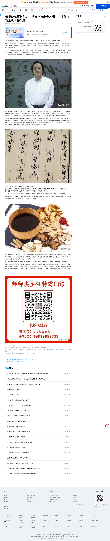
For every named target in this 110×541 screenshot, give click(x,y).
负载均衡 (33, 526)
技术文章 (6, 495)
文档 (81, 6)
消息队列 (57, 515)
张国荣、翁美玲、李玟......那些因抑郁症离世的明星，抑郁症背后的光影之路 (27, 373)
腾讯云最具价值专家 (54, 495)
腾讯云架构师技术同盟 (55, 497)
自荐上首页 (29, 499)
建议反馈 (86, 6)
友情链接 (75, 501)
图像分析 (81, 520)
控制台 (93, 6)
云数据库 (81, 515)
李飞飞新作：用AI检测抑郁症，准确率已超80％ (20, 463)
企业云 (44, 520)
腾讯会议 (33, 520)
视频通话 (69, 520)
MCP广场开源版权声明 (78, 504)
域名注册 (21, 515)
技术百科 (6, 506)
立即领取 (65, 32)
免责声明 (75, 497)
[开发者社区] (14, 6)
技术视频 (6, 501)
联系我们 (75, 499)
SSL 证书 (21, 522)
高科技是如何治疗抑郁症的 (14, 389)
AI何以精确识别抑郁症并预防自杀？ (17, 426)
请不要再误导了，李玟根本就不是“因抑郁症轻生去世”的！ (22, 474)
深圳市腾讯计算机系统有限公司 (38, 536)
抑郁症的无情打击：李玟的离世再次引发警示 (19, 416)
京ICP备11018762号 (67, 538)
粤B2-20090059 (59, 536)
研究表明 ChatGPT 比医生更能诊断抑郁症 (18, 431)
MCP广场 (39, 10)
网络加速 (69, 515)
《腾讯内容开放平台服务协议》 (58, 349)
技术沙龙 (6, 499)
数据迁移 (33, 527)
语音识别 (33, 522)
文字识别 (57, 526)
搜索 (92, 10)
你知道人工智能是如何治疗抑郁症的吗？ (18, 400)
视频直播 (33, 517)
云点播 (68, 526)
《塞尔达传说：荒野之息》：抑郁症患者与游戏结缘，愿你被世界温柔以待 (27, 379)
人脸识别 (21, 520)
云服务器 (33, 515)
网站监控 (21, 527)
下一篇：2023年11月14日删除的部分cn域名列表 (16, 361)
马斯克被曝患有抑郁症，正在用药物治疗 (18, 452)
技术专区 (6, 508)
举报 (71, 23)
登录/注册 (103, 6)
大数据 (80, 526)
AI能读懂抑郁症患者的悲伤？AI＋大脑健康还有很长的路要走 (23, 468)
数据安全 (21, 526)
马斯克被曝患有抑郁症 (13, 395)
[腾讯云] (5, 6)
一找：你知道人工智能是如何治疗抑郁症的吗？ (20, 405)
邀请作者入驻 (30, 497)
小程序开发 (93, 526)
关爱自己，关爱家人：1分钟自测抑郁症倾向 (19, 458)
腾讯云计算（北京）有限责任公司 (45, 538)
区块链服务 (45, 515)
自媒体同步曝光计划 (31, 495)
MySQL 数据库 (94, 520)
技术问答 (6, 497)
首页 (3, 10)
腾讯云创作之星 (53, 499)
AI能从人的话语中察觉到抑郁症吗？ (17, 437)
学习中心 (6, 504)
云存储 (20, 517)
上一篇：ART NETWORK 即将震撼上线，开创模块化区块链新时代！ (21, 359)
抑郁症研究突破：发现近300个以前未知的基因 (19, 442)
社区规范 (75, 495)
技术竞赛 (29, 501)
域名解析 (93, 515)
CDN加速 (57, 520)
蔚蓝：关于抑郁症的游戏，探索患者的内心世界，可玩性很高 (23, 384)
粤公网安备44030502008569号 (71, 536)
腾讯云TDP (52, 501)
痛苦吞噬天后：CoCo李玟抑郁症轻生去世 (18, 421)
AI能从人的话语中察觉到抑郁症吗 (16, 447)
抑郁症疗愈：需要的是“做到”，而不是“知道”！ (19, 410)
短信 (44, 526)
